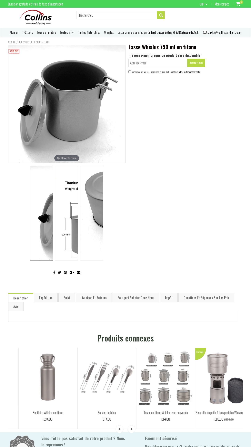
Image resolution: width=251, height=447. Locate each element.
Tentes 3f (66, 32)
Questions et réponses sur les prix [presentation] (206, 297)
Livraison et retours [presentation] (94, 297)
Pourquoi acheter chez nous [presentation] (136, 297)
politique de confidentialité (189, 71)
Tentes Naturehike (89, 32)
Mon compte (222, 3)
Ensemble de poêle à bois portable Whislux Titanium (214, 412)
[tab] (21, 297)
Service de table (96, 412)
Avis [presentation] (15, 306)
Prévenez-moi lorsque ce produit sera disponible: (164, 55)
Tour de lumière (46, 32)
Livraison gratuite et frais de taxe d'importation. (36, 3)
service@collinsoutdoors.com (224, 32)
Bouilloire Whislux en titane (37, 412)
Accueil (12, 42)
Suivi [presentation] (67, 297)
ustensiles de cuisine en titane (34, 42)
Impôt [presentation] (169, 297)
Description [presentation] (20, 298)
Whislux (109, 32)
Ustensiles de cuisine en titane (136, 32)
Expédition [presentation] (46, 297)
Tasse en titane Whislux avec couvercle (155, 412)
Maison (14, 32)
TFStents (27, 32)
